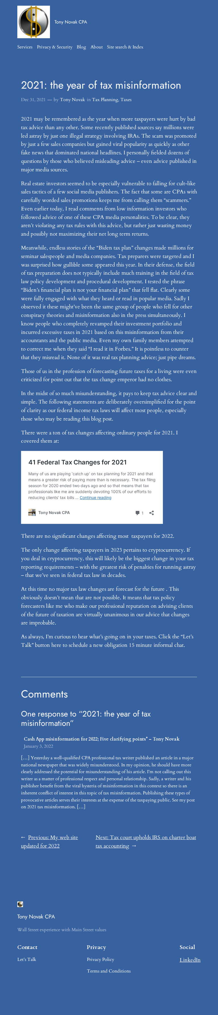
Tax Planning (105, 100)
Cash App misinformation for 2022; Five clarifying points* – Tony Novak (102, 739)
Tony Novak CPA (70, 21)
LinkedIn (190, 960)
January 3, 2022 (38, 746)
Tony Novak (72, 100)
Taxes (125, 100)
